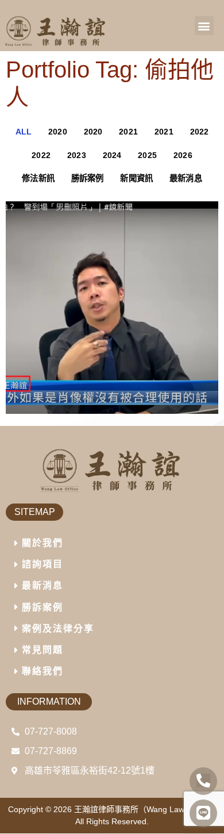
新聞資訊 (136, 178)
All (24, 131)
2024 (112, 155)
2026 (182, 155)
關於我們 (42, 543)
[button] (204, 25)
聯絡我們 (42, 671)
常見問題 (42, 650)
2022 (199, 131)
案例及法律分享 (58, 628)
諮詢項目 (42, 564)
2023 (76, 155)
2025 (147, 155)
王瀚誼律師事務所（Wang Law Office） (145, 809)
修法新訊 (38, 178)
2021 (128, 131)
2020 (57, 131)
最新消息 (185, 178)
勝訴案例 (87, 178)
